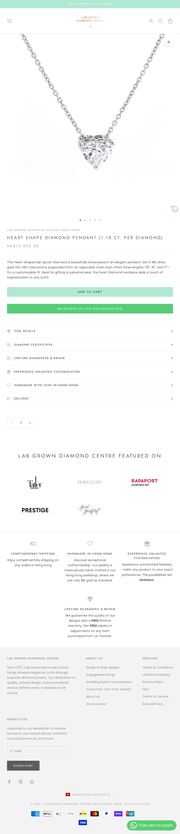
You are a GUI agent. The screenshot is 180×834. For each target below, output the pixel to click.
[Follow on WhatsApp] (32, 781)
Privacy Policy (152, 682)
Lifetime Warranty (156, 675)
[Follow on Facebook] (9, 781)
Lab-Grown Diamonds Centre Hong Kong (44, 230)
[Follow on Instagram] (20, 781)
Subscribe (23, 766)
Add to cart (90, 292)
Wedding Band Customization (109, 682)
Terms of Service (155, 696)
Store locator (96, 704)
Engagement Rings (100, 675)
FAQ (145, 689)
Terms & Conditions (157, 667)
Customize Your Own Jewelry (108, 689)
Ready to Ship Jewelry (102, 667)
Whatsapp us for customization (90, 309)
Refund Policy (152, 704)
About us (93, 696)
